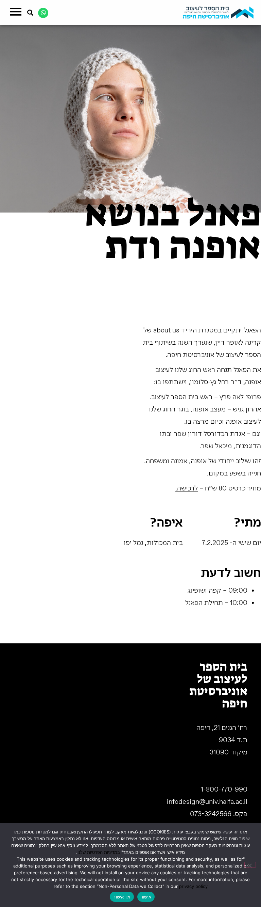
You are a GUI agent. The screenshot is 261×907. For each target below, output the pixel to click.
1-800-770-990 (224, 789)
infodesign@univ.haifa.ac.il (207, 802)
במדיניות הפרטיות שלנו (98, 852)
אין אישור (121, 897)
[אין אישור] (250, 865)
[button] (15, 12)
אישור (146, 897)
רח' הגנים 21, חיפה (221, 728)
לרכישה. (186, 488)
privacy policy (193, 886)
